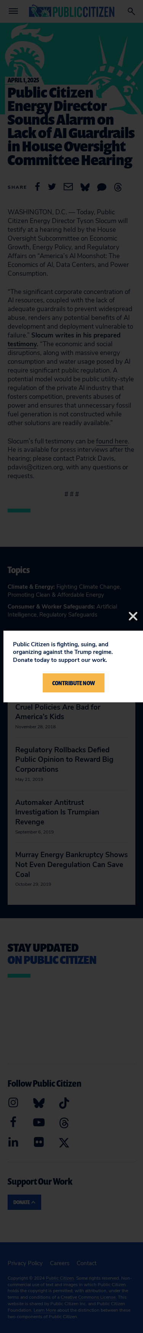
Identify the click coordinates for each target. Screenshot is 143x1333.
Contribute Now (73, 683)
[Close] (133, 616)
